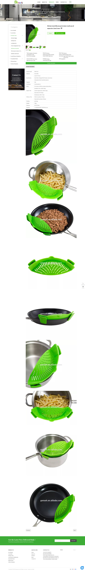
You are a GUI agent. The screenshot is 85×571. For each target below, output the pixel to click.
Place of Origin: (62, 54)
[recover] (82, 569)
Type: (28, 53)
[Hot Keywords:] (70, 2)
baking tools (13, 40)
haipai (33, 569)
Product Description (51, 63)
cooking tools (13, 43)
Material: (44, 53)
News (33, 557)
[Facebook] (76, 569)
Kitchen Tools (13, 35)
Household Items (14, 58)
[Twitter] (70, 569)
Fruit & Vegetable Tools (15, 45)
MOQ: (60, 58)
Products (33, 555)
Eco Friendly (13, 30)
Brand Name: (29, 55)
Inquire (50, 33)
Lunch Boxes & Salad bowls (16, 56)
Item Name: (61, 55)
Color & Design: (30, 58)
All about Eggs (14, 38)
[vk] (72, 569)
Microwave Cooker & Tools (16, 51)
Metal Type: (61, 53)
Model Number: (46, 55)
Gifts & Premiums (14, 63)
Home (33, 552)
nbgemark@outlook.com (49, 554)
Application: (29, 60)
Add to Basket (61, 33)
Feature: (44, 54)
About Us (33, 553)
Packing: (44, 58)
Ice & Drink (13, 32)
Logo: (44, 60)
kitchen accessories (15, 48)
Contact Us (34, 558)
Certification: (29, 54)
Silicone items (13, 61)
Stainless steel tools (15, 53)
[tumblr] (74, 569)
